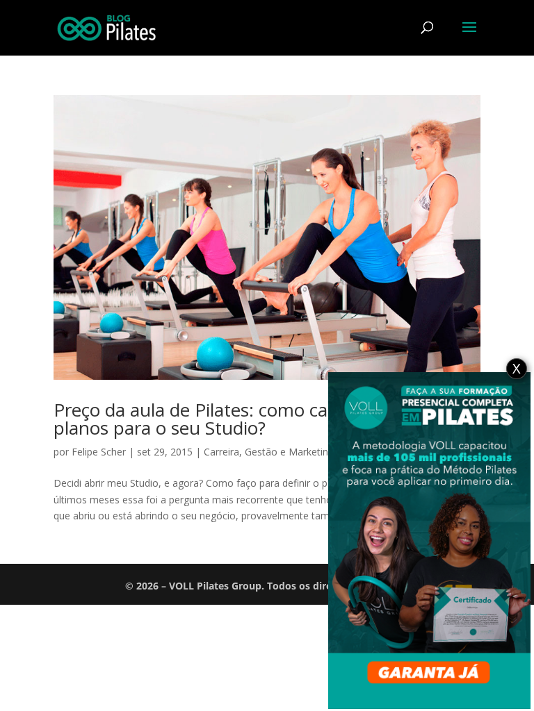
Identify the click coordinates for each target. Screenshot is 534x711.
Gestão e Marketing (289, 451)
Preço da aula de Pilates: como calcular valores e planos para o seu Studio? (252, 418)
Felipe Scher (99, 451)
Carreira (221, 451)
